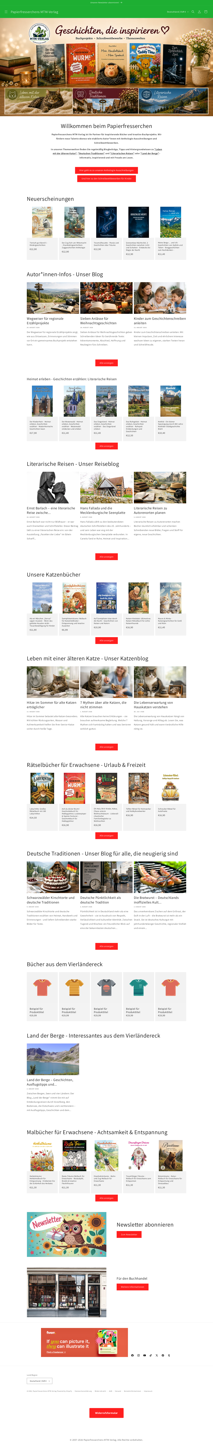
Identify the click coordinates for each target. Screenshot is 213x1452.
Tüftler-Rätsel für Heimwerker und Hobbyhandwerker (138, 810)
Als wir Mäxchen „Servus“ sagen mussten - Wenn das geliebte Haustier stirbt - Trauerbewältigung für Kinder (42, 622)
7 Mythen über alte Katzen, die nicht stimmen (103, 704)
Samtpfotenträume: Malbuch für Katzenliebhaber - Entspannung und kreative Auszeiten (74, 622)
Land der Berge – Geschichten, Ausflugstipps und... (50, 1082)
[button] (6, 12)
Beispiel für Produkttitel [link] (37, 1010)
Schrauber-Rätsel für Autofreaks (167, 810)
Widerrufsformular (106, 1413)
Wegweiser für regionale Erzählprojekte (45, 320)
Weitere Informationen (132, 1286)
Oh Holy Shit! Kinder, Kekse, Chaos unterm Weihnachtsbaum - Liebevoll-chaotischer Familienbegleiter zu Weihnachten (106, 815)
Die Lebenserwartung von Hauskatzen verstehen (153, 704)
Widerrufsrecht (100, 1391)
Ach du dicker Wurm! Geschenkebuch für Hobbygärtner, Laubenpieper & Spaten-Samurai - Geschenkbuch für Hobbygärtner (74, 815)
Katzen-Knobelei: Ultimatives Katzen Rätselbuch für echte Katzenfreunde (138, 621)
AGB (110, 1391)
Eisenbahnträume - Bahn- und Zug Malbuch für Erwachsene (105, 1178)
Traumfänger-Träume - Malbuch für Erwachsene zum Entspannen (138, 1178)
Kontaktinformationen (132, 1391)
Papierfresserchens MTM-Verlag (45, 1391)
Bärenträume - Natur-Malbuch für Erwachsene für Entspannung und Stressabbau (170, 1180)
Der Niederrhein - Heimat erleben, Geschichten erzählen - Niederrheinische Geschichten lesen (41, 425)
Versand (118, 1391)
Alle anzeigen (106, 363)
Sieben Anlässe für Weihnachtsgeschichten (98, 320)
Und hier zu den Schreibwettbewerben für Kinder (107, 178)
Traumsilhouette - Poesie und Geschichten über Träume (106, 244)
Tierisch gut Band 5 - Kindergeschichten (39, 244)
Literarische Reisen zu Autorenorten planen (150, 510)
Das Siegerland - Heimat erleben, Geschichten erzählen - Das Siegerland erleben (105, 425)
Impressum (148, 1391)
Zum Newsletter (129, 1234)
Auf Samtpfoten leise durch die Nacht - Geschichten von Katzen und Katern (106, 621)
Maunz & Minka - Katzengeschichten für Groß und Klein (170, 621)
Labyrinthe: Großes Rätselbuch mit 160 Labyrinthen (38, 811)
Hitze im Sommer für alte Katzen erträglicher (52, 704)
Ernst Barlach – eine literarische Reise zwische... (51, 510)
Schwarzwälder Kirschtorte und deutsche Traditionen (50, 899)
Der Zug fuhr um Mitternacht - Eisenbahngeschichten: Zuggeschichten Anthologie (74, 245)
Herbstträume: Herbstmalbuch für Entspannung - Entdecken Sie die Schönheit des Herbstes (42, 1180)
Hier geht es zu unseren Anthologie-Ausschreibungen (106, 170)
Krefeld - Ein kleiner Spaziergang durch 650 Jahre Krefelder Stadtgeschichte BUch (170, 425)
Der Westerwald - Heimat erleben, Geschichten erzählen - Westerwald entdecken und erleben (72, 425)
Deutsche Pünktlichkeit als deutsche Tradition (100, 899)
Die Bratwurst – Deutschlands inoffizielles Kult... (156, 899)
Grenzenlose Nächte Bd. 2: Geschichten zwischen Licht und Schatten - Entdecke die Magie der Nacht (138, 246)
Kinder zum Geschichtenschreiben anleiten (160, 320)
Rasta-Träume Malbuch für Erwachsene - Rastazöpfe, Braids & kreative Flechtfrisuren (73, 1180)
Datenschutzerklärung (83, 1391)
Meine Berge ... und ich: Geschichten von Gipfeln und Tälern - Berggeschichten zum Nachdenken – (170, 246)
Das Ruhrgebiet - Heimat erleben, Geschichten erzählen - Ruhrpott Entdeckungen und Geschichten (136, 427)
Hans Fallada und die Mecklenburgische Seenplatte (102, 510)
